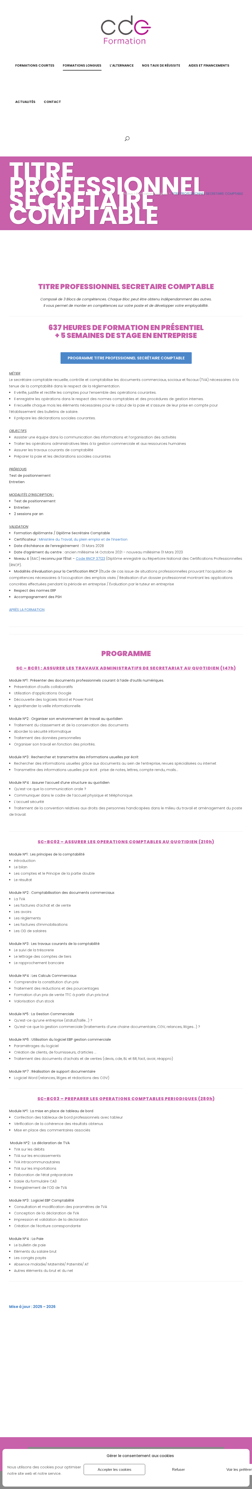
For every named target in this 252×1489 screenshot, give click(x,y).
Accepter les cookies (114, 1469)
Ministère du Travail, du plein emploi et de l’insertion (83, 539)
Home (128, 193)
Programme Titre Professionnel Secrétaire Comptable (126, 358)
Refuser (178, 1469)
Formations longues (152, 193)
